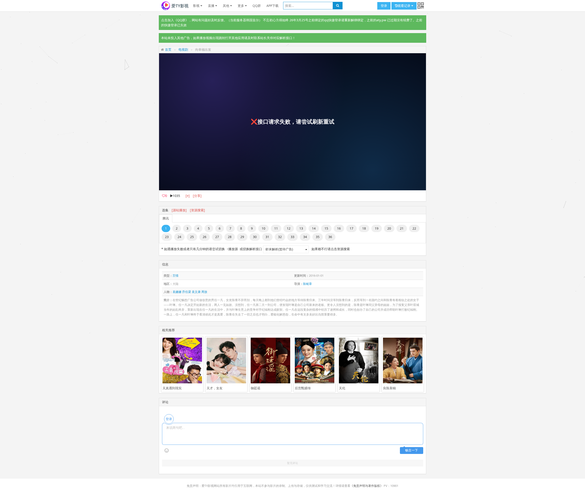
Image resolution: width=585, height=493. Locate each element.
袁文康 (196, 292)
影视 (196, 5)
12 (288, 228)
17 (351, 228)
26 (204, 237)
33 (292, 237)
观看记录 (404, 5)
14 (314, 228)
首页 (168, 49)
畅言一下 (411, 450)
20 (389, 228)
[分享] (197, 195)
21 (402, 228)
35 (317, 237)
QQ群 (257, 5)
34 (305, 237)
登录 (384, 5)
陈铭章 (307, 284)
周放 (204, 292)
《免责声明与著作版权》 (366, 486)
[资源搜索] (197, 210)
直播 (211, 5)
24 (179, 237)
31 (267, 237)
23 (167, 237)
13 (301, 228)
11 (276, 228)
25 (192, 237)
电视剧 (183, 49)
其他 (226, 5)
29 (242, 237)
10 (263, 228)
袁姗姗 (177, 292)
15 (326, 228)
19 (376, 228)
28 (229, 237)
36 (330, 237)
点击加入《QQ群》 (175, 20)
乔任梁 (186, 292)
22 (414, 228)
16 (339, 228)
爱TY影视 (179, 5)
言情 (175, 275)
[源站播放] (179, 210)
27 (217, 237)
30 (255, 237)
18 (364, 228)
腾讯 (165, 218)
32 (280, 237)
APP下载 (272, 5)
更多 (241, 5)
